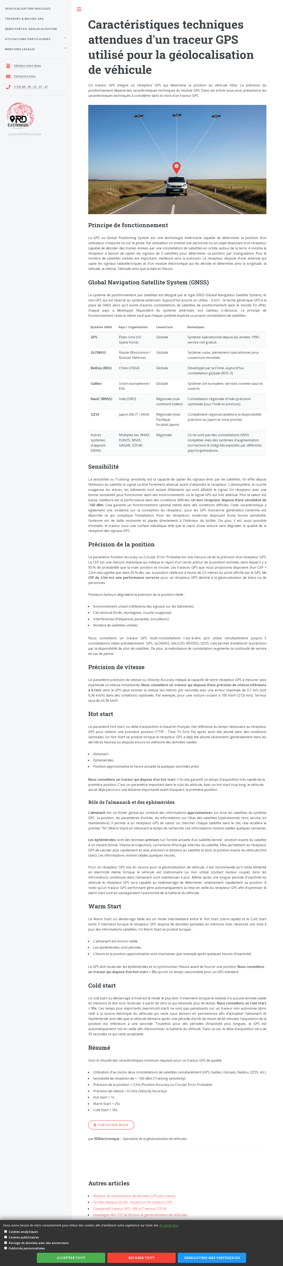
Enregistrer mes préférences (212, 1258)
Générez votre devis (27, 66)
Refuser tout (141, 1258)
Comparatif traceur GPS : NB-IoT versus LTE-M (129, 1208)
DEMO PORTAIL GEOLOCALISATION (31, 29)
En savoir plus (169, 1225)
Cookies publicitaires (24, 1237)
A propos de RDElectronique (24, 134)
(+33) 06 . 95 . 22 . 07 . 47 (31, 87)
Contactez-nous (113, 1124)
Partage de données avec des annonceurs (39, 1243)
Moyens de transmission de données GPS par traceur (134, 1196)
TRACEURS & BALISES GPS (24, 19)
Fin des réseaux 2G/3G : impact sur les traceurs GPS (132, 1202)
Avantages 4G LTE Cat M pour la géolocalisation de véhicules (140, 1215)
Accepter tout (71, 1258)
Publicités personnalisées (27, 1248)
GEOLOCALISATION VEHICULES (28, 8)
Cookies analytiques (23, 1232)
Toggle (79, 9)
